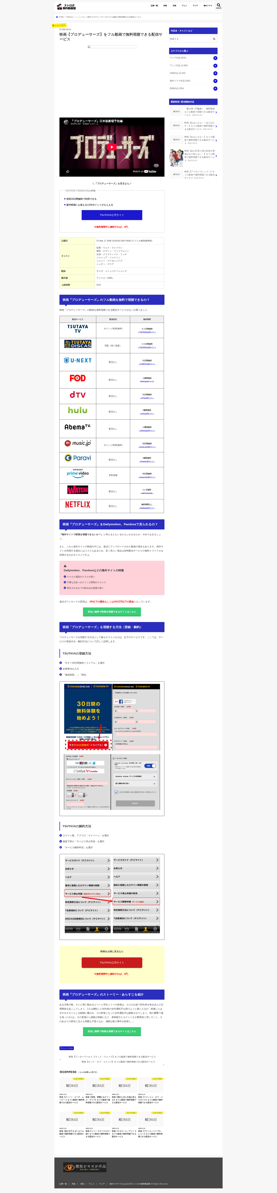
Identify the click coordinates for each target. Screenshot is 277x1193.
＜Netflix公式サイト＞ (147, 508)
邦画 (165, 6)
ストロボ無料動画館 (141, 1184)
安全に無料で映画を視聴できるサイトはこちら (112, 611)
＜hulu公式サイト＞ (147, 413)
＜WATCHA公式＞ (147, 493)
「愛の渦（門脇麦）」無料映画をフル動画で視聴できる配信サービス (199, 112)
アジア (195, 6)
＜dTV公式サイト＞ (147, 398)
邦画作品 (177, 88)
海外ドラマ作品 (180, 81)
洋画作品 (178, 73)
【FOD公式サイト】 (147, 381)
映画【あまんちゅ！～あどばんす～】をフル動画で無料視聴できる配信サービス (199, 126)
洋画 (174, 6)
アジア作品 (178, 58)
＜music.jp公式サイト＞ (147, 447)
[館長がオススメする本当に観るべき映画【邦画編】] (84, 1167)
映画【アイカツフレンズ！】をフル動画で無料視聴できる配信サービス (199, 174)
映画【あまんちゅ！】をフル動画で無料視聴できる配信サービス (199, 140)
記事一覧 (154, 6)
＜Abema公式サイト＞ (147, 430)
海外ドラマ (208, 6)
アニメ (184, 6)
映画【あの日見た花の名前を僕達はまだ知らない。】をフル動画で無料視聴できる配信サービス (199, 156)
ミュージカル (67, 1048)
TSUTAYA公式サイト (112, 215)
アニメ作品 (179, 65)
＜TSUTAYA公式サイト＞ (147, 332)
